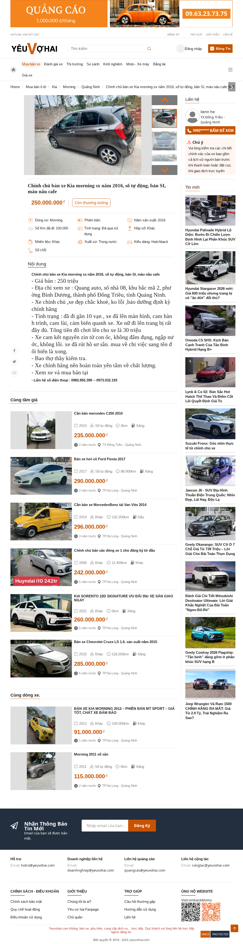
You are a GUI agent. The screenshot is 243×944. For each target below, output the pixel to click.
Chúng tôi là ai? (79, 901)
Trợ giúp (196, 34)
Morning (69, 87)
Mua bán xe (31, 64)
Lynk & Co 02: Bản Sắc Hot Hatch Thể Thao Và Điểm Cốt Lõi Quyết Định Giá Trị (209, 396)
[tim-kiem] (150, 48)
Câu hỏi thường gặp (139, 901)
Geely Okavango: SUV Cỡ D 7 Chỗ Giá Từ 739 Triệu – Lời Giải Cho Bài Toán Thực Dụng (210, 549)
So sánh (93, 64)
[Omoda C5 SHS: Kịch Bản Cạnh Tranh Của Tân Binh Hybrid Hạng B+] (210, 320)
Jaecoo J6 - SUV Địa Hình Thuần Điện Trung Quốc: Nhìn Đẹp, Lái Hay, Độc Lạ (210, 494)
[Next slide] (165, 170)
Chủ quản (74, 917)
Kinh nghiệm (112, 64)
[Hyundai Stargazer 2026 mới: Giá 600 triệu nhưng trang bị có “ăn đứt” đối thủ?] (210, 268)
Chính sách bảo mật (26, 901)
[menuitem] (164, 118)
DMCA (205, 934)
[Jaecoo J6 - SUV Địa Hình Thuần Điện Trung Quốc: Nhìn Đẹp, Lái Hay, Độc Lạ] (210, 470)
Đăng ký (142, 825)
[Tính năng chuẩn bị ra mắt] (121, 13)
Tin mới (192, 187)
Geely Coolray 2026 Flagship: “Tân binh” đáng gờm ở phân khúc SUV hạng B (209, 657)
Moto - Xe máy (137, 64)
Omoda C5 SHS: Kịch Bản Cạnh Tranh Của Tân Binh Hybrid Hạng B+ (207, 344)
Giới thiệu (213, 34)
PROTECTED (220, 934)
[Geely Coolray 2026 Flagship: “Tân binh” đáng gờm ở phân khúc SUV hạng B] (210, 632)
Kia (54, 87)
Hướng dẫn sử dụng (140, 909)
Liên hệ (228, 34)
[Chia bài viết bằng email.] (14, 373)
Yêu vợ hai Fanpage (83, 909)
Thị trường (74, 64)
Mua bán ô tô (36, 87)
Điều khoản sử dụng (26, 917)
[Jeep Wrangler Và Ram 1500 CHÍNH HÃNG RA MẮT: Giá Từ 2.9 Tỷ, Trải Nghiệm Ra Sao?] (210, 684)
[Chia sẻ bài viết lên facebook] (14, 350)
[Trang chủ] (34, 48)
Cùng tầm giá (23, 400)
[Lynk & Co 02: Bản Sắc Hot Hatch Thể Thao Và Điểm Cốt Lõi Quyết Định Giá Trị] (210, 372)
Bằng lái (159, 64)
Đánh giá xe (53, 64)
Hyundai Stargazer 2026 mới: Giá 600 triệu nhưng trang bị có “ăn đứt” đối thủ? (209, 293)
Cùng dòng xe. (25, 695)
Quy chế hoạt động (25, 909)
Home (15, 87)
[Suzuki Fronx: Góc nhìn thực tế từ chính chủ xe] (210, 423)
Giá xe (27, 75)
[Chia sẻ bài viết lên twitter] (14, 361)
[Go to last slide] (165, 100)
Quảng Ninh (90, 87)
